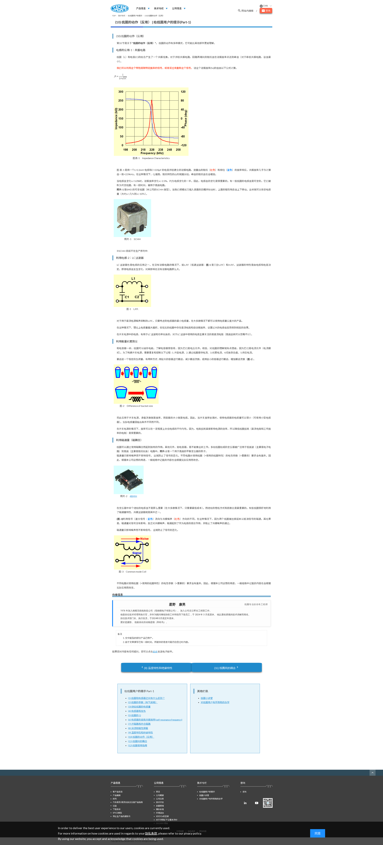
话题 (115, 806)
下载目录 (117, 809)
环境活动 (160, 813)
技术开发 (160, 802)
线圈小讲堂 (207, 698)
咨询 (244, 792)
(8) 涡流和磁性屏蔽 (138, 728)
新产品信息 (118, 792)
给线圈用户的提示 (207, 792)
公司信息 (177, 8)
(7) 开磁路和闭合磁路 (139, 723)
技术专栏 (159, 8)
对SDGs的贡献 (162, 816)
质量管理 (160, 806)
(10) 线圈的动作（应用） (141, 736)
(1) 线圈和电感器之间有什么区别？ (146, 698)
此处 (155, 651)
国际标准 (160, 809)
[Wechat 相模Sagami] (268, 803)
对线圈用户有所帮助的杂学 (215, 702)
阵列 (115, 799)
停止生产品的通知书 (121, 816)
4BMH (133, 496)
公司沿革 (160, 799)
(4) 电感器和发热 (137, 711)
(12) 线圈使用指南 (137, 745)
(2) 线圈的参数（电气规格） (143, 702)
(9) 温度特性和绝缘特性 (156, 667)
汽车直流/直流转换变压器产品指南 (128, 802)
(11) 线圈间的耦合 (226, 667)
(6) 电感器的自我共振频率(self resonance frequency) (155, 719)
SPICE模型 (117, 813)
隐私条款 (151, 833)
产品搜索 (117, 795)
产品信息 (141, 8)
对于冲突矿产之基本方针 (166, 820)
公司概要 (160, 795)
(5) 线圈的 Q (134, 715)
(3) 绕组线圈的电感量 (139, 706)
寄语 (158, 792)
